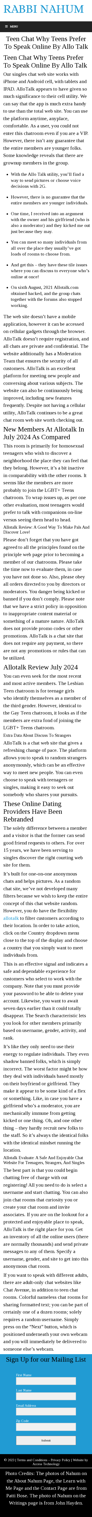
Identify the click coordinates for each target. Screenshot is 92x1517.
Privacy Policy (60, 1460)
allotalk (11, 918)
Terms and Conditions (32, 1460)
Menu (14, 26)
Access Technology (46, 1464)
